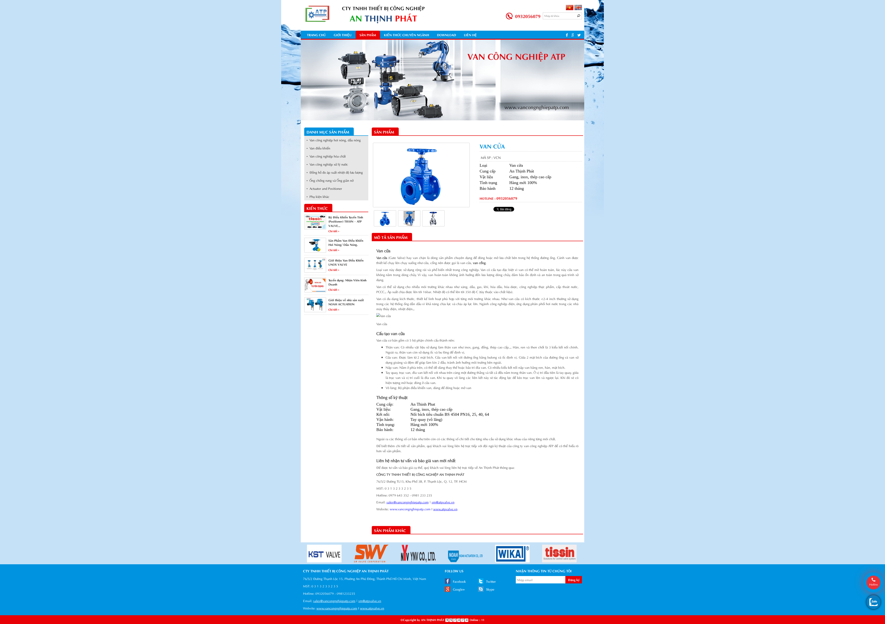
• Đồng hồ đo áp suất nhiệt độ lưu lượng (335, 172)
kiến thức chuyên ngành (406, 34)
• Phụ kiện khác (318, 196)
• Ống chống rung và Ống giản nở (330, 180)
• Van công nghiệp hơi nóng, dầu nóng (334, 139)
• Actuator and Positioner (324, 188)
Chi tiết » (333, 231)
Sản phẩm (368, 34)
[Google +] (572, 34)
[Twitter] (579, 34)
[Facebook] (567, 34)
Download (446, 34)
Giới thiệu (343, 34)
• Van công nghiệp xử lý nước (327, 164)
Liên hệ (470, 34)
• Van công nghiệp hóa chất (326, 156)
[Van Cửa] (385, 217)
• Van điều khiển (318, 148)
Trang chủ (316, 34)
